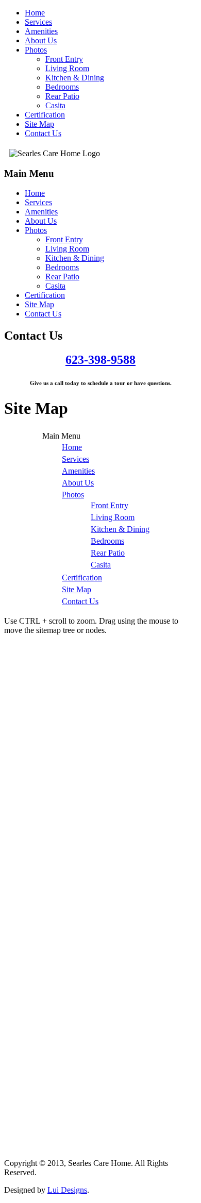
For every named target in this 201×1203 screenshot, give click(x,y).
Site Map (39, 124)
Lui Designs (67, 1189)
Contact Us (43, 133)
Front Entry (64, 59)
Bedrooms (62, 86)
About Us (41, 40)
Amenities (41, 31)
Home (35, 12)
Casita (55, 105)
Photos (36, 49)
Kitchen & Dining (74, 77)
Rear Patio (62, 96)
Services (38, 22)
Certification (45, 114)
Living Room (67, 68)
